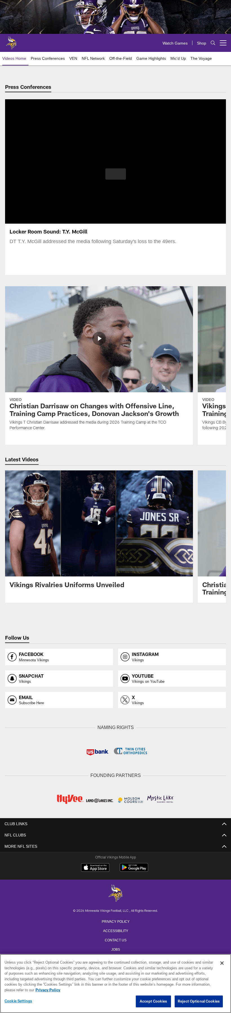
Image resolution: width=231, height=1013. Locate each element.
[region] (115, 983)
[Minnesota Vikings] (115, 893)
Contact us (115, 939)
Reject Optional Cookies (199, 1001)
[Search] (213, 43)
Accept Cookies (153, 1001)
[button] (115, 174)
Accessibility (115, 930)
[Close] (222, 963)
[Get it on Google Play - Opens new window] (134, 870)
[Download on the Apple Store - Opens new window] (95, 867)
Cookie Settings (18, 1001)
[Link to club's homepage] (11, 40)
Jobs (115, 948)
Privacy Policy (115, 920)
